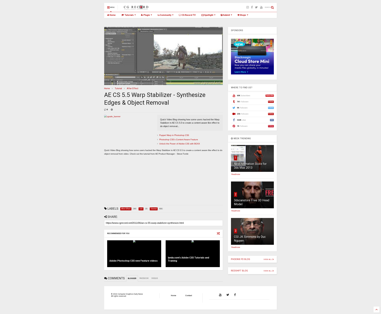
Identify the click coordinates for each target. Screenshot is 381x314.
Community (165, 15)
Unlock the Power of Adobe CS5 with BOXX (179, 143)
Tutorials (129, 15)
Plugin (146, 15)
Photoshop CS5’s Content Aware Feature (178, 139)
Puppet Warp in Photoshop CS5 (174, 135)
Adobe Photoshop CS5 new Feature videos (133, 260)
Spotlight (208, 15)
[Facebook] (252, 7)
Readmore (235, 174)
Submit (226, 15)
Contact (188, 295)
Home (112, 15)
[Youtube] (261, 7)
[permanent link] (112, 109)
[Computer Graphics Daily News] (135, 8)
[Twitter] (256, 7)
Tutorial (118, 88)
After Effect (132, 88)
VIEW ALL (268, 259)
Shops (242, 15)
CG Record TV (188, 15)
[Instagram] (247, 7)
